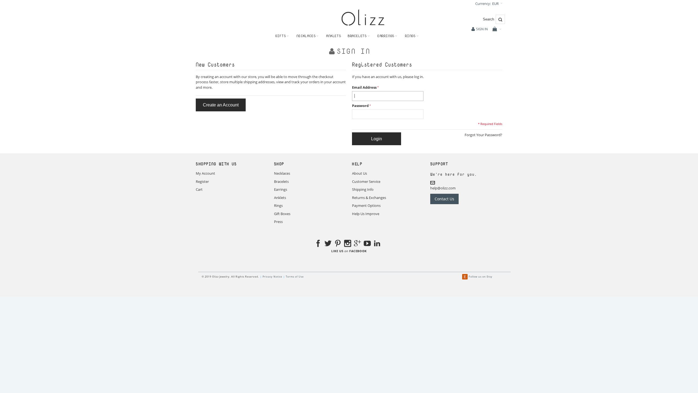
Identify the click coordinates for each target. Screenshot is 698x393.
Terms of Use (295, 276)
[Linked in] (377, 244)
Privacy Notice (272, 276)
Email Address (364, 87)
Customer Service (366, 181)
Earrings (280, 189)
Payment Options (366, 205)
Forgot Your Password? (483, 134)
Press (278, 221)
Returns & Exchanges (369, 197)
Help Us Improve (365, 213)
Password (360, 105)
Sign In (482, 29)
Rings (278, 205)
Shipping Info (363, 189)
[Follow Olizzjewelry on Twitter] (328, 244)
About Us (359, 173)
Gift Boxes (282, 213)
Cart (199, 189)
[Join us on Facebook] (318, 244)
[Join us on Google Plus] (357, 244)
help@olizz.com (443, 188)
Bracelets (281, 181)
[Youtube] (367, 244)
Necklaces (282, 173)
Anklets (280, 197)
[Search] (500, 19)
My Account (205, 173)
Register (202, 181)
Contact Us (444, 198)
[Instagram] (347, 244)
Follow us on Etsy (480, 276)
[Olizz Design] (363, 17)
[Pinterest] (337, 244)
